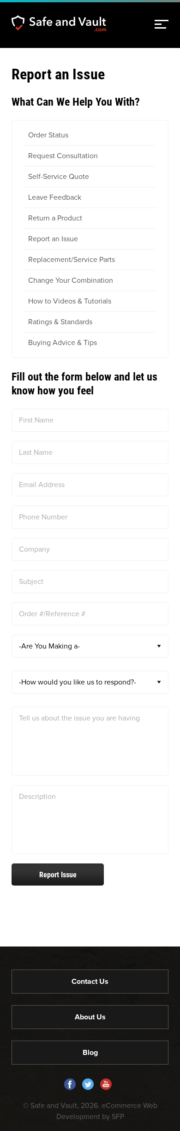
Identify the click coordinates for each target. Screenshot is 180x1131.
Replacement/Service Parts (71, 259)
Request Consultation (63, 156)
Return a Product (55, 218)
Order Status (48, 135)
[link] (161, 24)
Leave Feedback (54, 197)
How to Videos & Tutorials (69, 301)
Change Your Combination (70, 280)
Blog (90, 1052)
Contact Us (90, 981)
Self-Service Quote (58, 176)
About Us (90, 1017)
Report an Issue (53, 239)
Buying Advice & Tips (62, 342)
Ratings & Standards (60, 322)
